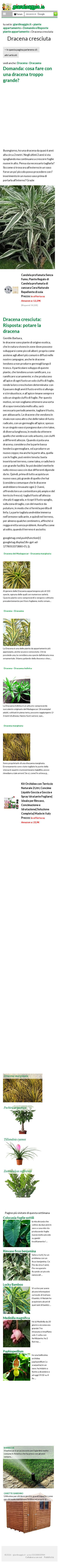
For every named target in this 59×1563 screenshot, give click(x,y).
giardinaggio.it (22, 24)
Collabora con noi (33, 1557)
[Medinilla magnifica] (17, 1333)
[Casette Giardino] (28, 1512)
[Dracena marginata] (16, 746)
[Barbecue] (28, 1466)
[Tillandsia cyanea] (22, 1151)
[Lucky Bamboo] (17, 1300)
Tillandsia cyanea (15, 1139)
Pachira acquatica (15, 1107)
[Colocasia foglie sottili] (17, 1233)
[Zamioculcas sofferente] (22, 1183)
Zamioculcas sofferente (18, 1171)
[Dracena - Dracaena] (16, 632)
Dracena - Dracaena (29, 63)
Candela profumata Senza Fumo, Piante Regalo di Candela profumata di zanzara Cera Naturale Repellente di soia (37, 283)
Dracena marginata (16, 1076)
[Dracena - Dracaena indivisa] (16, 689)
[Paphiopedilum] (17, 1367)
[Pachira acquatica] (22, 1119)
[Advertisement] (29, 116)
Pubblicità (49, 1557)
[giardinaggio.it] (24, 6)
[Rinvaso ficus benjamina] (17, 1267)
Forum (19, 14)
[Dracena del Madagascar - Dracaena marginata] (16, 574)
